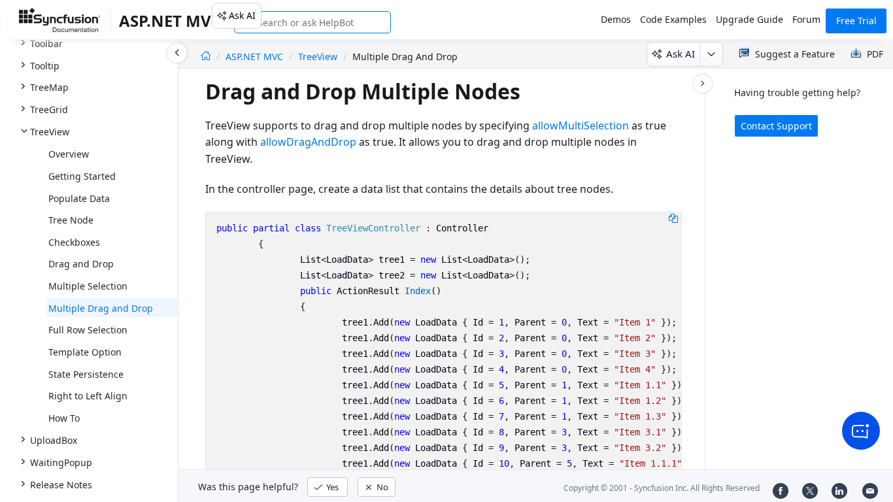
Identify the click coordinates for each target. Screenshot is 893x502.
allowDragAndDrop (308, 142)
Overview (68, 154)
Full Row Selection (87, 330)
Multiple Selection (87, 286)
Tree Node (70, 220)
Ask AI (242, 15)
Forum (806, 19)
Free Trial (856, 20)
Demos (616, 19)
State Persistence (86, 374)
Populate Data (79, 198)
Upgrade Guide (749, 19)
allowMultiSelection (580, 125)
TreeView (317, 56)
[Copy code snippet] (673, 218)
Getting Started (82, 176)
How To (64, 418)
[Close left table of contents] (177, 53)
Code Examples (673, 19)
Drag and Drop (81, 264)
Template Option (85, 352)
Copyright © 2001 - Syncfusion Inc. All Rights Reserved (662, 488)
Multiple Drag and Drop (100, 308)
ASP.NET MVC (256, 56)
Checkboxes (74, 242)
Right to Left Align (87, 396)
